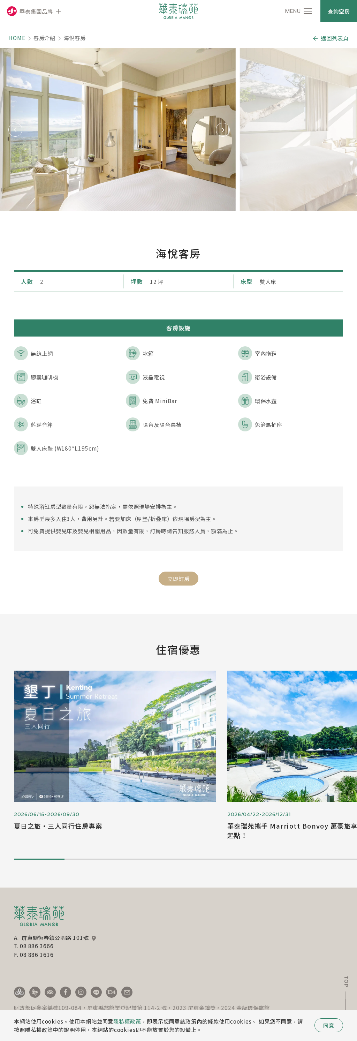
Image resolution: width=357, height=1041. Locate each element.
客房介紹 (44, 38)
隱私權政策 (127, 1021)
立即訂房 (178, 578)
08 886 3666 (37, 946)
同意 (328, 1025)
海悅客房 (74, 38)
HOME (16, 38)
